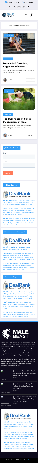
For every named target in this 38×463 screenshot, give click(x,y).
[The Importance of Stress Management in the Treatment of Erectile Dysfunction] (19, 99)
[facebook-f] (9, 6)
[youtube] (28, 6)
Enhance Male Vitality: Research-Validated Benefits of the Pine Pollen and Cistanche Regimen (24, 399)
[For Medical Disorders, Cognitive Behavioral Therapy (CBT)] (19, 43)
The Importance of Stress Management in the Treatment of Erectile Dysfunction (17, 120)
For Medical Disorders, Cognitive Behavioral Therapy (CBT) (15, 65)
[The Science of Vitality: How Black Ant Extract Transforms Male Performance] (5, 387)
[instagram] (23, 6)
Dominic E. (11, 80)
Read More (30, 80)
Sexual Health (8, 59)
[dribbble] (19, 6)
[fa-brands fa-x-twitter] (14, 6)
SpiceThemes (29, 460)
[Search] (31, 15)
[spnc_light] (36, 15)
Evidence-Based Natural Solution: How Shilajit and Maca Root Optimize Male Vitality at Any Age (25, 373)
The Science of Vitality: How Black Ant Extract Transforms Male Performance (23, 386)
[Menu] (26, 15)
